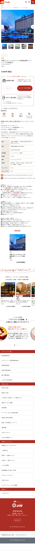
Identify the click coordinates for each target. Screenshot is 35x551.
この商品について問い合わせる (10, 108)
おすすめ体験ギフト (7, 437)
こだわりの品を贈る (7, 380)
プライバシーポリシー (8, 475)
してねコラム (5, 493)
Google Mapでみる (15, 149)
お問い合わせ (5, 480)
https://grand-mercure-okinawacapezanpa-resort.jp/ (18, 175)
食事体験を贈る (6, 365)
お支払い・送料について (8, 460)
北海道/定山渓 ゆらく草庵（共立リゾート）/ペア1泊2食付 (8, 301)
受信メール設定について (8, 455)
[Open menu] (33, 2)
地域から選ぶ (5, 388)
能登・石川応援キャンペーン (9, 422)
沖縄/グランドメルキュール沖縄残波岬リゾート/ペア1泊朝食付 (18, 256)
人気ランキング (6, 432)
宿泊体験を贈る (6, 355)
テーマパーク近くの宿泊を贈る (10, 412)
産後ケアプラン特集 (7, 403)
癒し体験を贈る (6, 375)
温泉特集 (4, 427)
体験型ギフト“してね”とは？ (9, 445)
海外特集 (4, 407)
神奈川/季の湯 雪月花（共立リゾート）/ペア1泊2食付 (23, 301)
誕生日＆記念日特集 (7, 417)
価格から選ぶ (5, 393)
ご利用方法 (5, 450)
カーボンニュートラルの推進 (9, 485)
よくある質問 (5, 465)
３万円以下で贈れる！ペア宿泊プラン (12, 398)
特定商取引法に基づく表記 (9, 470)
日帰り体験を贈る (6, 370)
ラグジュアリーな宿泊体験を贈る (10, 360)
